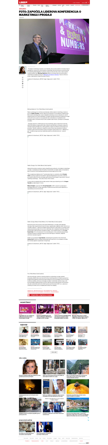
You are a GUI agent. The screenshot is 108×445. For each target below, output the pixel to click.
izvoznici (67, 5)
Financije (36, 438)
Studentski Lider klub (74, 438)
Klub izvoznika (68, 438)
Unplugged (55, 438)
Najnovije (23, 325)
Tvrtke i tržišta (32, 438)
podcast (59, 5)
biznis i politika (22, 6)
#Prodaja (55, 290)
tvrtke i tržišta (28, 6)
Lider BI (63, 6)
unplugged (54, 5)
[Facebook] (22, 77)
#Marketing (30, 290)
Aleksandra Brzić (22, 74)
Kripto (40, 438)
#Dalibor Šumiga (55, 291)
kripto (39, 5)
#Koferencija (47, 291)
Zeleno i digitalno (49, 438)
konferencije (77, 5)
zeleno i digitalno (47, 6)
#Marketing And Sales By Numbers (35, 291)
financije (34, 5)
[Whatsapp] (22, 85)
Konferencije (81, 438)
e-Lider (74, 2)
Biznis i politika (26, 438)
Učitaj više (54, 352)
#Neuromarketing (47, 290)
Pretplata (78, 2)
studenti (72, 5)
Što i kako (44, 438)
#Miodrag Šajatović (38, 290)
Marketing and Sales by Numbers (51, 74)
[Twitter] (22, 79)
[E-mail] (22, 83)
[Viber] (22, 87)
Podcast (59, 438)
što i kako (42, 6)
